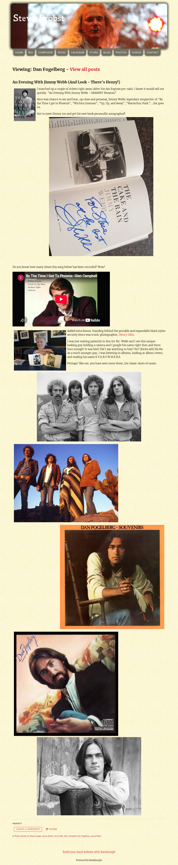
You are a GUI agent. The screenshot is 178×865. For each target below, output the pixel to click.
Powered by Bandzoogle (89, 860)
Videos (136, 52)
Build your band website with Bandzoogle (89, 852)
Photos (121, 52)
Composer (45, 52)
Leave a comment (28, 829)
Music (62, 52)
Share (53, 829)
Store (94, 52)
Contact (153, 52)
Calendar (77, 52)
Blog (106, 52)
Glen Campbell (70, 836)
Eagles (38, 836)
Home (19, 52)
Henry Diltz (126, 334)
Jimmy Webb (47, 836)
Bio (30, 52)
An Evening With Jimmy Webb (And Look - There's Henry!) (66, 82)
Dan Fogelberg (83, 836)
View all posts (85, 69)
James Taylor (96, 836)
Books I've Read (28, 836)
